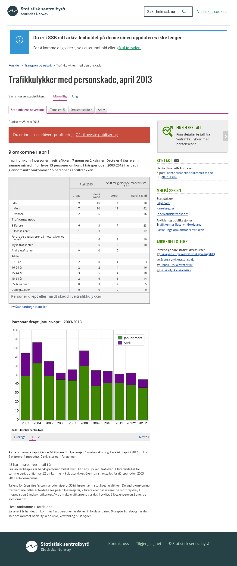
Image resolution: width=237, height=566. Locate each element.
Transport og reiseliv (39, 65)
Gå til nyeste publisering (97, 134)
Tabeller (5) (57, 110)
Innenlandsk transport (172, 214)
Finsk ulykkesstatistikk (175, 270)
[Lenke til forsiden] (36, 11)
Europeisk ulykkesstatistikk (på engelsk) (187, 254)
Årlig (75, 96)
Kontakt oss (118, 543)
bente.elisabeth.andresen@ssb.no (190, 173)
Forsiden (15, 65)
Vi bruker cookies (212, 11)
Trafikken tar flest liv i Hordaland (179, 225)
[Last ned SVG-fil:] (81, 431)
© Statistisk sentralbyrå (188, 543)
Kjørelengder (165, 208)
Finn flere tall (188, 127)
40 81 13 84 (169, 177)
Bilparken (163, 203)
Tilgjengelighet (148, 543)
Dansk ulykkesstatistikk (176, 265)
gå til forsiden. (129, 47)
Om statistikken (81, 110)
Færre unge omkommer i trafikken (180, 230)
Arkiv (101, 110)
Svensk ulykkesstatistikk (177, 260)
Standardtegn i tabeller (31, 307)
